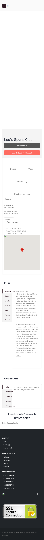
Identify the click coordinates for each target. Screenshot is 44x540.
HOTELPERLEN (9, 488)
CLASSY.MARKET (9, 478)
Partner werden (8, 448)
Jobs (6, 310)
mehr (18, 355)
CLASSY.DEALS (9, 482)
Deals (8, 401)
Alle (7, 387)
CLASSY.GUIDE (9, 475)
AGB (36, 532)
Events (7, 301)
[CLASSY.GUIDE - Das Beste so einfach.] (13, 6)
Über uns (6, 466)
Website (7, 219)
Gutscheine (9, 406)
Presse (7, 315)
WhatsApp (7, 445)
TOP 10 (6, 463)
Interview (8, 306)
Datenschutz (30, 532)
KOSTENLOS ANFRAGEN (22, 153)
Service (9, 396)
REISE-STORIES (9, 485)
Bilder (7, 296)
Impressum (5, 535)
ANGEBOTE (22, 146)
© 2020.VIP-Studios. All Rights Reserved (13, 532)
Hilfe (5, 441)
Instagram (7, 457)
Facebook (7, 460)
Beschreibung (8, 291)
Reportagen (8, 320)
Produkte (9, 392)
